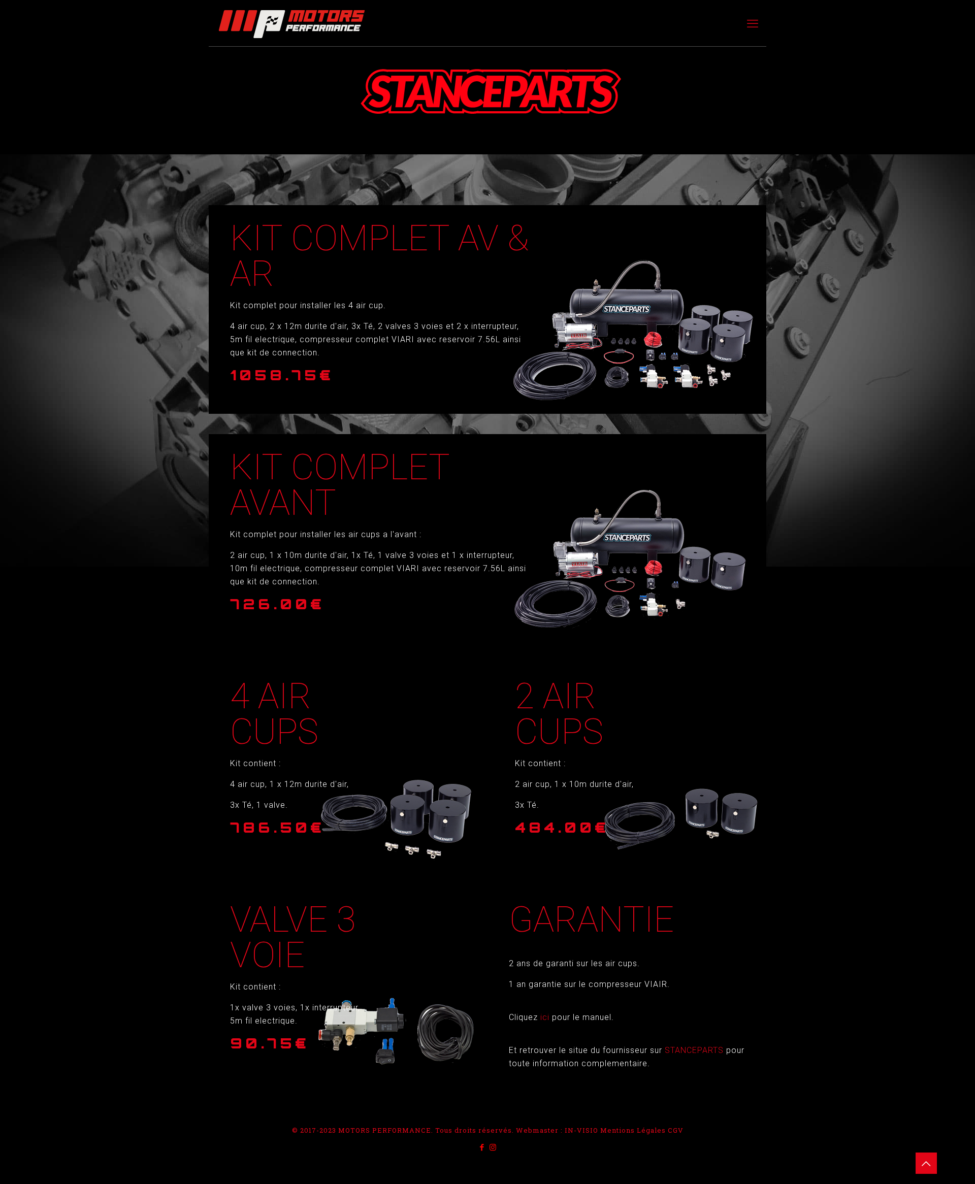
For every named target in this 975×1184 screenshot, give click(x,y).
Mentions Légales (633, 1130)
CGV (676, 1130)
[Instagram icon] (493, 1147)
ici (546, 1017)
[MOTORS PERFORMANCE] (292, 23)
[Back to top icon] (926, 1163)
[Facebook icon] (482, 1147)
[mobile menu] (752, 23)
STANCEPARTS (695, 1050)
